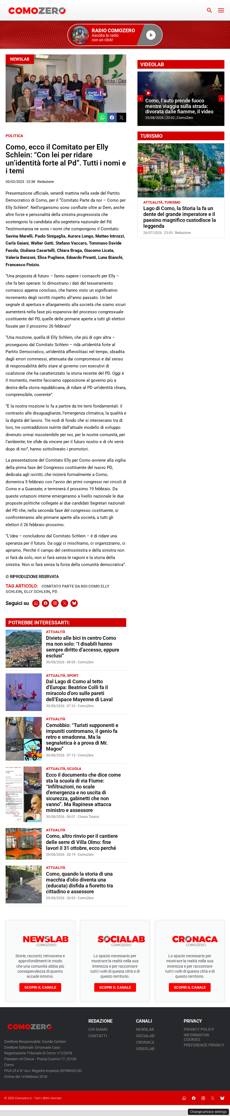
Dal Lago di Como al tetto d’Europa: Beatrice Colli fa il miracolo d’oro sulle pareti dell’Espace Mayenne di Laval (79, 690)
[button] (115, 35)
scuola (74, 769)
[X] (64, 603)
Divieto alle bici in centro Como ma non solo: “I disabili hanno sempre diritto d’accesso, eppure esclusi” (82, 647)
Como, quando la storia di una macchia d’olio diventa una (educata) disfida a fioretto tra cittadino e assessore (79, 882)
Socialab (145, 1036)
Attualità (55, 632)
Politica (14, 136)
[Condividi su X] (121, 117)
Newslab (19, 59)
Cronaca (145, 1042)
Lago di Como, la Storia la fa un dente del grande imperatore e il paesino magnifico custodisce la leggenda (179, 217)
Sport (73, 675)
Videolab (145, 1048)
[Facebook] (45, 603)
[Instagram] (55, 603)
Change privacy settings (208, 1112)
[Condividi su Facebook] (112, 117)
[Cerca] (209, 10)
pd (54, 591)
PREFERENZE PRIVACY (204, 1045)
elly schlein (37, 591)
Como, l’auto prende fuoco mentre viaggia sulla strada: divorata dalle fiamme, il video (179, 106)
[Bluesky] (74, 603)
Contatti (97, 1036)
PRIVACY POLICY (199, 1029)
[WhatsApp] (36, 603)
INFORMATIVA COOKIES (196, 1037)
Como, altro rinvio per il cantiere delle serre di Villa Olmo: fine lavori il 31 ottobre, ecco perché (82, 842)
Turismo (172, 202)
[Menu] (221, 10)
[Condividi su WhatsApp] (102, 117)
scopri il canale (40, 987)
